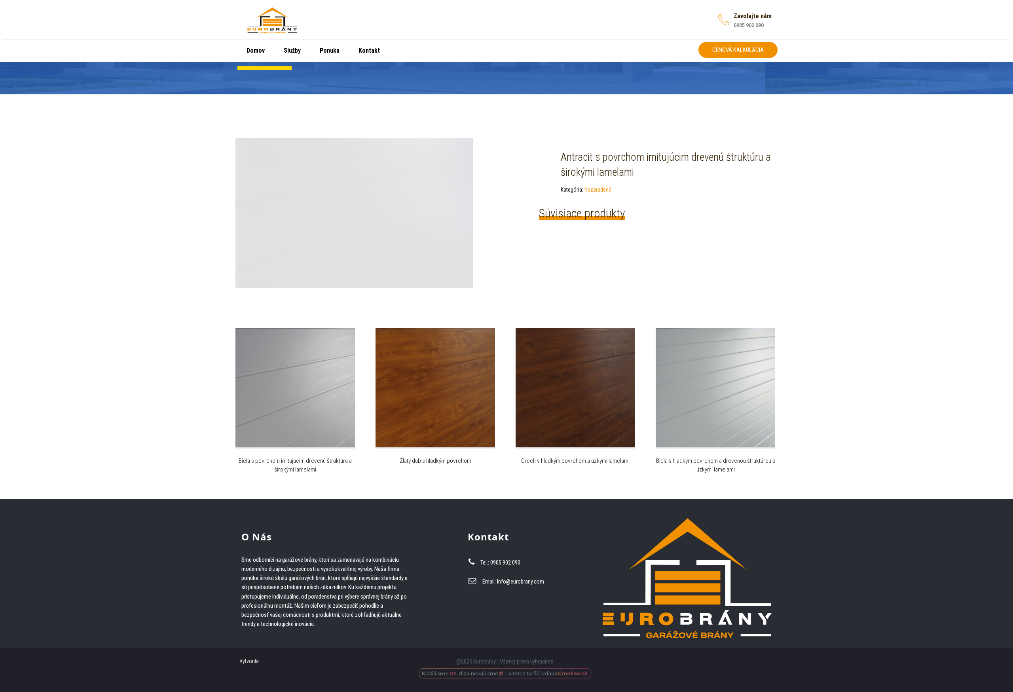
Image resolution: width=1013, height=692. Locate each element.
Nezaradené (597, 189)
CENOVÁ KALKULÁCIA (738, 49)
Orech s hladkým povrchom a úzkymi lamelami (575, 460)
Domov (255, 50)
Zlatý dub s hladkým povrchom (435, 460)
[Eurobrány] (272, 19)
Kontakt (368, 50)
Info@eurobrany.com (520, 581)
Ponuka (329, 50)
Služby (291, 50)
